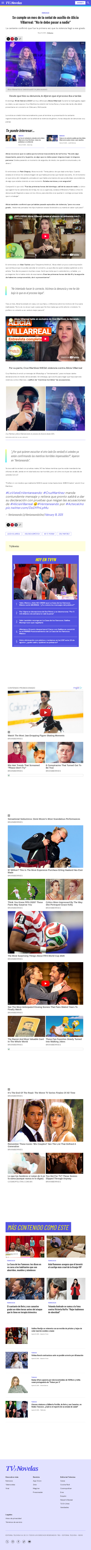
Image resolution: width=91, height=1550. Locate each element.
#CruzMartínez (53, 493)
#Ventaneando (48, 504)
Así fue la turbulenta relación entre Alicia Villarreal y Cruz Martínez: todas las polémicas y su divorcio (31, 140)
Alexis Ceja (29, 145)
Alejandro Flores (44, 1334)
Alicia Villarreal (13, 534)
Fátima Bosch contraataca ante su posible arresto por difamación (57, 1355)
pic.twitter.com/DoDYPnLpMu (27, 508)
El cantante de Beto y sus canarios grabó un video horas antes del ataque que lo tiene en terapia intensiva (24, 1309)
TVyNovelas (50, 33)
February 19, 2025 (54, 514)
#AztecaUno (74, 504)
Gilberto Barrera (44, 1385)
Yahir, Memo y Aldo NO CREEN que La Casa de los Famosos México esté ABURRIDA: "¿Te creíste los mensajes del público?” (47, 604)
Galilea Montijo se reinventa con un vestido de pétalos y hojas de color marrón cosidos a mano (57, 1329)
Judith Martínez (72, 143)
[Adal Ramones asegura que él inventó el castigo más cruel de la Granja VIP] (66, 1247)
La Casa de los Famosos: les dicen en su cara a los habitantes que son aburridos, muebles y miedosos (24, 1267)
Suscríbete (80, 3)
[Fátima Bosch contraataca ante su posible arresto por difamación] (17, 1360)
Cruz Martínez (64, 534)
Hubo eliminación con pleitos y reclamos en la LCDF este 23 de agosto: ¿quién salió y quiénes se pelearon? (47, 641)
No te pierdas (49, 534)
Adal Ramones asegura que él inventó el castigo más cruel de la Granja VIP (65, 1266)
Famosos (45, 13)
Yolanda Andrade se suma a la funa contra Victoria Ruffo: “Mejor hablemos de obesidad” (66, 1309)
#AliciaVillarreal (21, 504)
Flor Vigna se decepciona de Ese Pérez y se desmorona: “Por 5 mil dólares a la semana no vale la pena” (46, 613)
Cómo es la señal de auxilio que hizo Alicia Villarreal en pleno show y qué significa (72, 139)
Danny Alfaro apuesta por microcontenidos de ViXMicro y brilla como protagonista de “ (56, 1381)
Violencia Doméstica (32, 534)
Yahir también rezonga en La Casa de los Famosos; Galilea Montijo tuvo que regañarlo (44, 621)
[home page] (14, 2)
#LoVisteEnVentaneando (24, 493)
